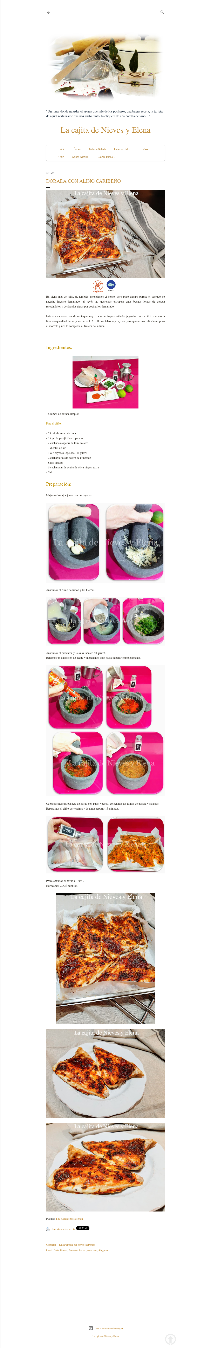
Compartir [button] (51, 1244)
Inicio (62, 149)
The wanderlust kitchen (69, 1219)
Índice (77, 149)
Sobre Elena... (106, 157)
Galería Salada (97, 149)
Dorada (63, 1250)
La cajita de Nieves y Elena (106, 129)
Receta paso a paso (88, 1250)
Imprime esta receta (63, 1229)
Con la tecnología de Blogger (109, 1328)
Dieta (56, 1250)
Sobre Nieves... (81, 157)
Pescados (73, 1250)
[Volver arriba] (170, 1340)
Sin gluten (103, 1250)
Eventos (143, 149)
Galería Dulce (122, 149)
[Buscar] (162, 11)
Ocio (61, 157)
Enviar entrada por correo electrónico (77, 1244)
